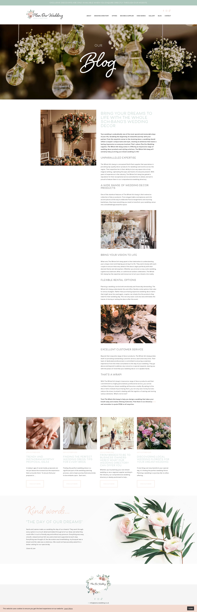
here (154, 402)
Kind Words (141, 16)
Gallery (152, 16)
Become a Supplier (127, 16)
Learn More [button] (68, 608)
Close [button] (190, 608)
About (89, 16)
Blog (160, 16)
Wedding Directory (101, 16)
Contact (168, 16)
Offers (114, 16)
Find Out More (35, 484)
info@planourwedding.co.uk (99, 603)
